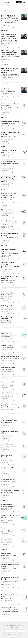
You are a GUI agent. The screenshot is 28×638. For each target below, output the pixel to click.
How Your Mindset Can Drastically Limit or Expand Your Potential (9, 163)
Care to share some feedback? (9, 481)
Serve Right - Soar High (8, 150)
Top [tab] (7, 11)
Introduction (5, 88)
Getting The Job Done (6, 395)
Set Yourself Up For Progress (10, 356)
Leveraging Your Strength (9, 221)
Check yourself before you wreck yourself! (9, 108)
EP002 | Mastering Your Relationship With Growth (9, 51)
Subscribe (19, 2)
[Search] (25, 10)
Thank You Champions (8, 479)
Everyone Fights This (6, 492)
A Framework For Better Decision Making (8, 194)
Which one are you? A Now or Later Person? (10, 267)
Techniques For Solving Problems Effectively (8, 294)
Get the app (21, 631)
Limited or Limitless (6, 167)
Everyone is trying (5, 530)
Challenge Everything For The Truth (9, 250)
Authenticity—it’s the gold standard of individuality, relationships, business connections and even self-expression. (10, 21)
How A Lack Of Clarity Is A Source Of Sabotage (9, 177)
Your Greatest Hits (5, 384)
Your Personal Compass (7, 470)
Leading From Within (7, 468)
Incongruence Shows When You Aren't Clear (9, 180)
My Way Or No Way (6, 320)
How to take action (7, 504)
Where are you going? (7, 541)
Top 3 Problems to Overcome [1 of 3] (10, 596)
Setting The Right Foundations (6, 456)
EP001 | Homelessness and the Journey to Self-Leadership (9, 70)
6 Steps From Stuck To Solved (8, 297)
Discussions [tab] (12, 11)
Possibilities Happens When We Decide (10, 234)
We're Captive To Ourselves (8, 123)
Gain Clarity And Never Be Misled (9, 253)
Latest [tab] (3, 11)
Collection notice (14, 627)
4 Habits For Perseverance (9, 393)
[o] (24, 17)
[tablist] (8, 10)
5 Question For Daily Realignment (10, 358)
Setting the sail (6, 539)
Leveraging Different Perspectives (7, 263)
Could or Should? (6, 345)
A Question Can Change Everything (8, 405)
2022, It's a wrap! (6, 333)
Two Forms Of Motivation (9, 420)
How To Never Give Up (8, 367)
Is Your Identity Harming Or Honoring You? (9, 105)
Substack (6, 634)
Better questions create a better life (10, 408)
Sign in (25, 2)
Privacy (18, 625)
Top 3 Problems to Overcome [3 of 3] (10, 565)
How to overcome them (7, 435)
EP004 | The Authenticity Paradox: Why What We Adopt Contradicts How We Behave (9, 17)
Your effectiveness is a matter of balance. (9, 137)
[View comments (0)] (8, 27)
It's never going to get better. (8, 568)
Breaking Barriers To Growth (10, 121)
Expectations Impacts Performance (8, 317)
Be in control (5, 528)
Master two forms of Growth (10, 515)
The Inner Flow (5, 459)
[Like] (2, 27)
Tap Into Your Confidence (9, 382)
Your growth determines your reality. (8, 518)
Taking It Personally (6, 598)
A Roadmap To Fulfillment (7, 152)
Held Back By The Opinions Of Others (9, 432)
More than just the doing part (8, 506)
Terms (22, 625)
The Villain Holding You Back (10, 490)
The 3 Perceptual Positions (8, 197)
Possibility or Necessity (7, 347)
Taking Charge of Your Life (8, 280)
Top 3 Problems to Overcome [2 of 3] (10, 578)
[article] (14, 21)
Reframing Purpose (7, 553)
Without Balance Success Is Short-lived (10, 133)
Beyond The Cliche (6, 369)
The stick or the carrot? (7, 422)
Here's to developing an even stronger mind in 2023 (8, 335)
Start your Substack (10, 631)
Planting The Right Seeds (7, 212)
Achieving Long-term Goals (8, 446)
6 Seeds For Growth (7, 210)
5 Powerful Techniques (7, 308)
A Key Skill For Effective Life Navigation (10, 277)
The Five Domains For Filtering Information (9, 223)
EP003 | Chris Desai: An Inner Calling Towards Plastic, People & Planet (8, 36)
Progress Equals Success (9, 608)
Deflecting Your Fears (8, 306)
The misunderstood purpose (8, 555)
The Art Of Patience (7, 444)
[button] (2, 5)
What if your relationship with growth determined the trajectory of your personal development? (9, 55)
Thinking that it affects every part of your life (10, 581)
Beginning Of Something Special (9, 237)
